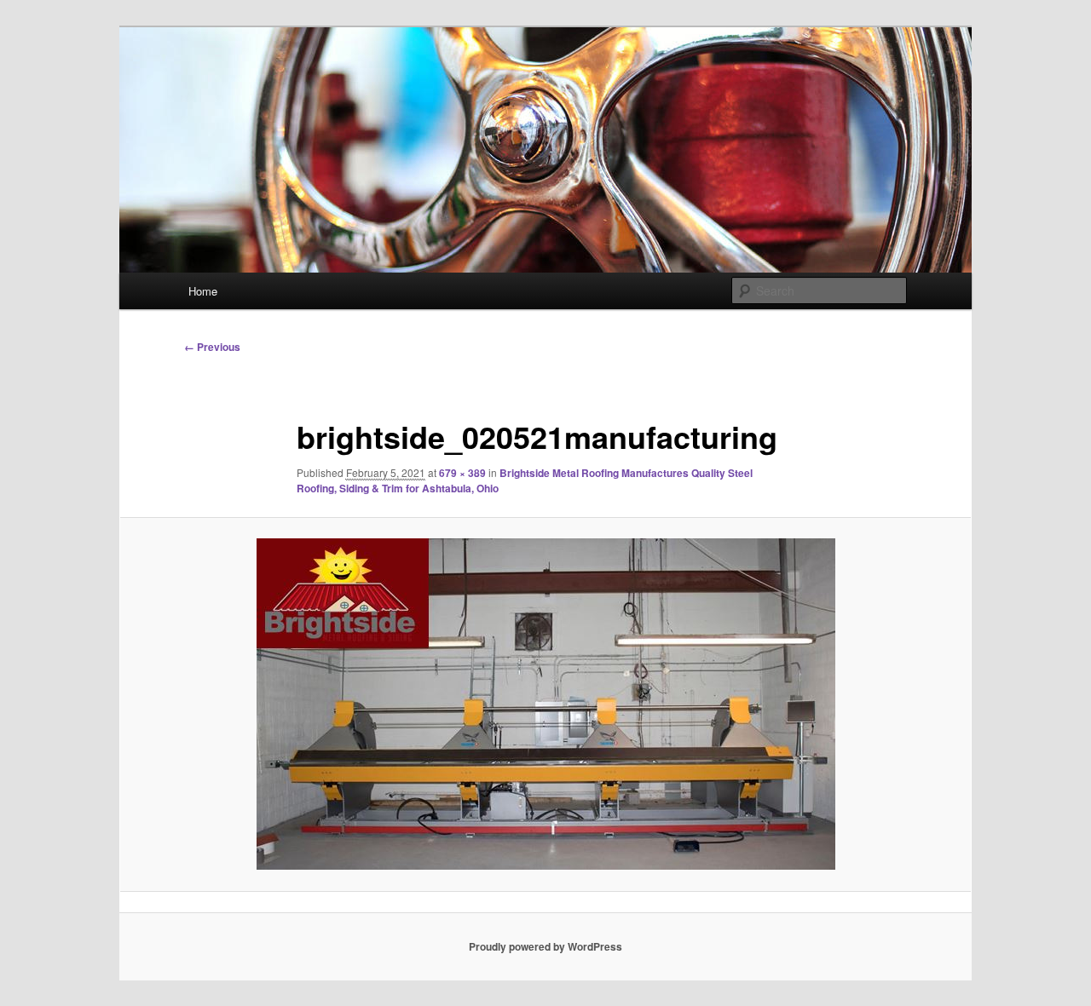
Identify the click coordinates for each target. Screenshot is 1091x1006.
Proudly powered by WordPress (545, 946)
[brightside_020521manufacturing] (545, 704)
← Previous (212, 346)
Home (202, 291)
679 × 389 (462, 472)
